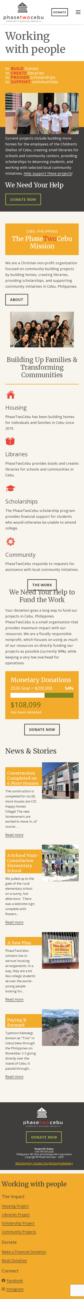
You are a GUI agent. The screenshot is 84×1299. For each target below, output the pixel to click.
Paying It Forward (16, 1022)
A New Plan (19, 943)
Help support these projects (48, 173)
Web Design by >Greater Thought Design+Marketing (44, 1163)
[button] (78, 12)
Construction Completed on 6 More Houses (22, 778)
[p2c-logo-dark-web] (24, 12)
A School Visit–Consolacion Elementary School (23, 863)
